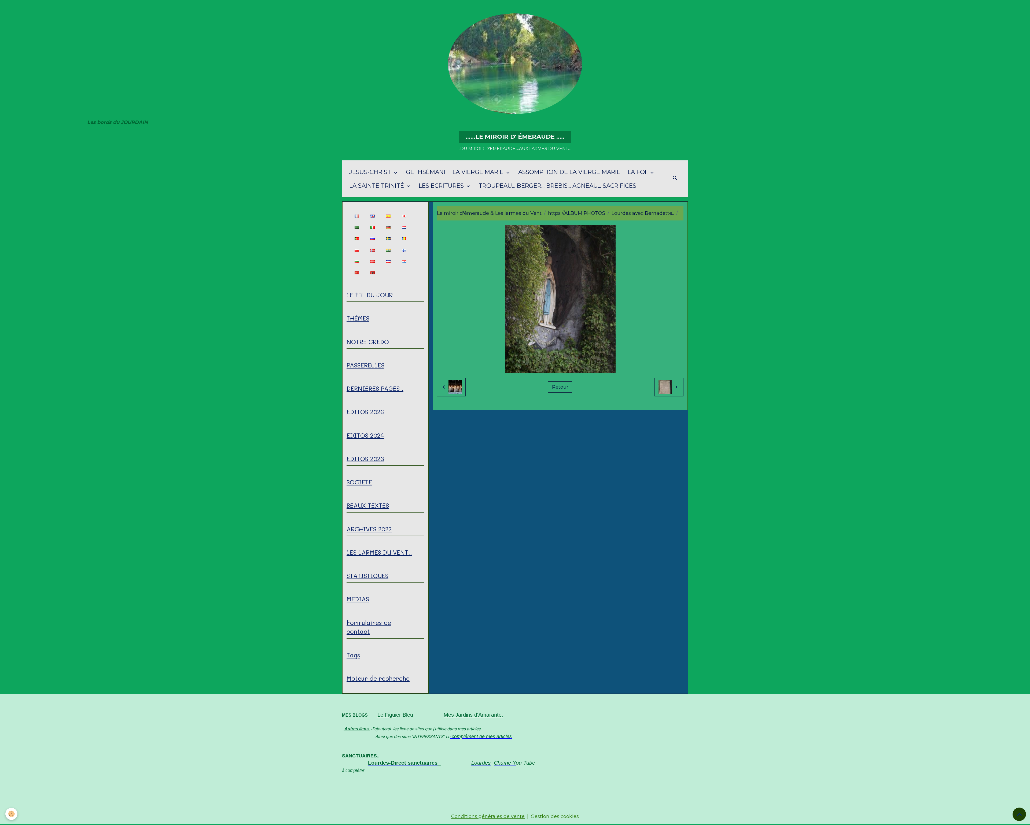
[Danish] (372, 261)
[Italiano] (372, 227)
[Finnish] (404, 250)
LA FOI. (638, 171)
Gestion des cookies (555, 816)
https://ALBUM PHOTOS (576, 213)
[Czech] (388, 261)
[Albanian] (372, 273)
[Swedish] (388, 238)
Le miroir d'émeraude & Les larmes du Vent (489, 213)
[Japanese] (404, 216)
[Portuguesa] (357, 238)
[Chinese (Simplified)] (357, 273)
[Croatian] (404, 261)
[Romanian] (404, 238)
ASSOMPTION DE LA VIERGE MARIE (569, 171)
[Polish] (357, 250)
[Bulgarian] (357, 261)
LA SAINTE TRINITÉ (377, 185)
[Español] (388, 216)
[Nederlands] (404, 227)
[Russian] (372, 238)
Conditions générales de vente (488, 816)
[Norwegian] (372, 250)
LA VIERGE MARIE (479, 171)
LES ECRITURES (442, 185)
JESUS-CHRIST (371, 171)
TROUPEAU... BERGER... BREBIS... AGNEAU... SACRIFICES (557, 185)
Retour (560, 387)
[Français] (357, 216)
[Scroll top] (1019, 814)
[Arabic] (357, 227)
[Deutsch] (388, 227)
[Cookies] (11, 814)
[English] (372, 216)
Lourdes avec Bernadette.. (643, 213)
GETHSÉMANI (425, 171)
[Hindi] (388, 250)
